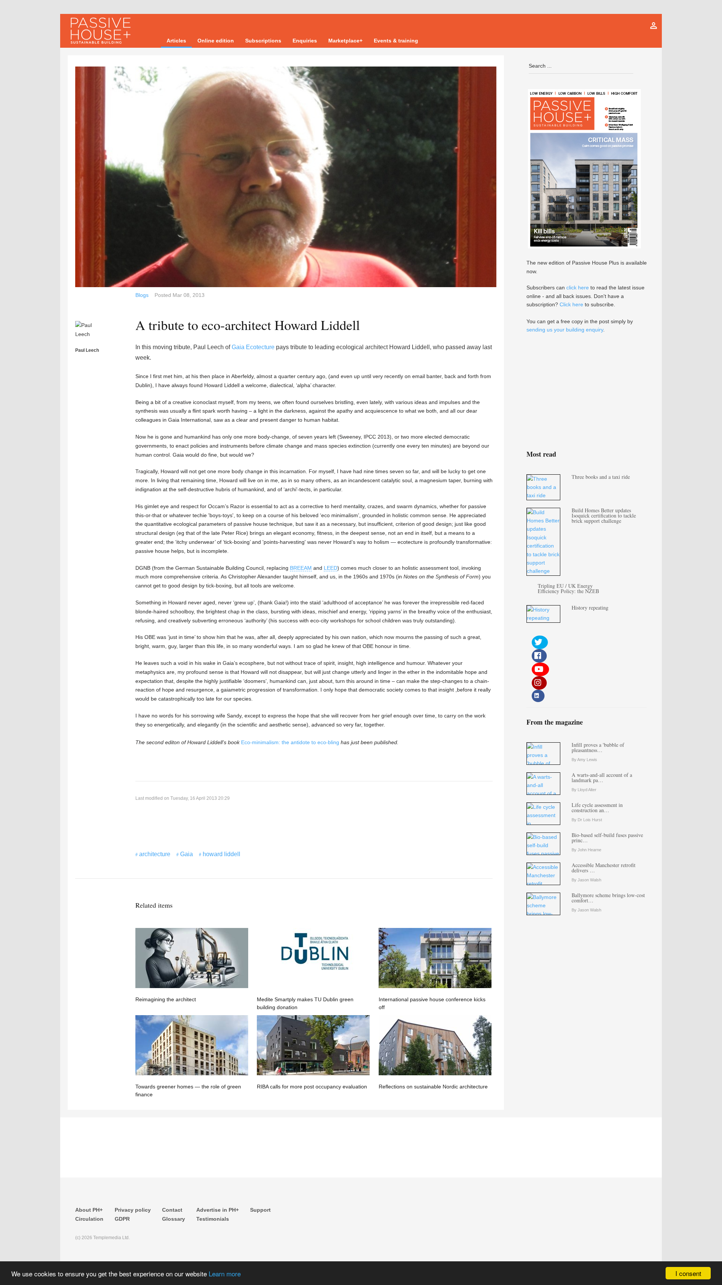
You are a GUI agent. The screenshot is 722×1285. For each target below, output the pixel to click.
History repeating (590, 607)
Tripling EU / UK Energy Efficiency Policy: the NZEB (568, 588)
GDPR (122, 1219)
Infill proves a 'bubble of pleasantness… (598, 747)
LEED (330, 568)
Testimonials (212, 1219)
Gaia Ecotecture (253, 347)
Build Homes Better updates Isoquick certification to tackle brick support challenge (604, 515)
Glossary (173, 1219)
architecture (154, 854)
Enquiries (305, 41)
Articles (176, 41)
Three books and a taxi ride (601, 476)
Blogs (142, 295)
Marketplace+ (345, 41)
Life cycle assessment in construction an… (597, 807)
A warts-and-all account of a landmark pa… (602, 777)
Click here (571, 304)
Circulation (89, 1219)
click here (577, 288)
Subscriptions (263, 41)
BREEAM (301, 568)
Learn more (225, 1273)
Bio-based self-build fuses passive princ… (607, 837)
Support (260, 1210)
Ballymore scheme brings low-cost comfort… (608, 897)
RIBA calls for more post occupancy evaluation (312, 1087)
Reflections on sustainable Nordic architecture (433, 1087)
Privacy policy (133, 1210)
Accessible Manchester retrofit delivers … (604, 867)
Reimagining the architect (165, 999)
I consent (688, 1273)
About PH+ (89, 1210)
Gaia (186, 854)
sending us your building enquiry (564, 330)
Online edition (215, 41)
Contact (172, 1210)
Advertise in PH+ (217, 1210)
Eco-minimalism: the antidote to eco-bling (290, 742)
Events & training (396, 41)
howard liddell (221, 854)
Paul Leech (87, 350)
